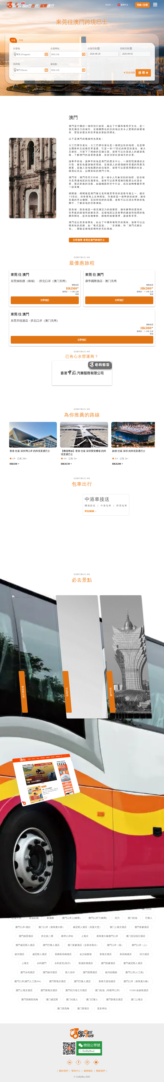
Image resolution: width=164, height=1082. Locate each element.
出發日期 (92, 48)
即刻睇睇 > (91, 511)
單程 (21, 40)
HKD (108, 5)
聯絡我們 (100, 1071)
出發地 (16, 48)
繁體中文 (124, 5)
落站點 (53, 64)
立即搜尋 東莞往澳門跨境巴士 (89, 240)
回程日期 (125, 48)
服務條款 (88, 1071)
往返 (13, 40)
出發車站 (54, 48)
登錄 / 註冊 (142, 5)
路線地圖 (130, 72)
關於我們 (63, 1071)
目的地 (16, 64)
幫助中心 (75, 1071)
